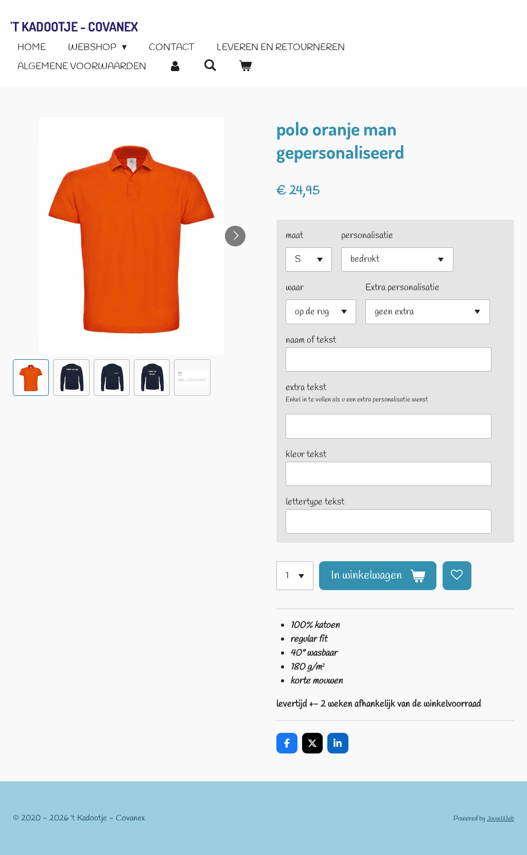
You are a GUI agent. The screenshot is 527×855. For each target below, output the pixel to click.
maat (294, 235)
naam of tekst (311, 340)
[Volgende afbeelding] (235, 236)
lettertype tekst (315, 502)
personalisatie (367, 235)
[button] (31, 377)
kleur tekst (306, 454)
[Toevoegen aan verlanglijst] (457, 575)
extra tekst (306, 387)
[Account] (174, 66)
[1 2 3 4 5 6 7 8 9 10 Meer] (294, 575)
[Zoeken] (209, 66)
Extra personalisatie (402, 287)
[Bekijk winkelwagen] (244, 66)
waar (295, 287)
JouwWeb (500, 818)
